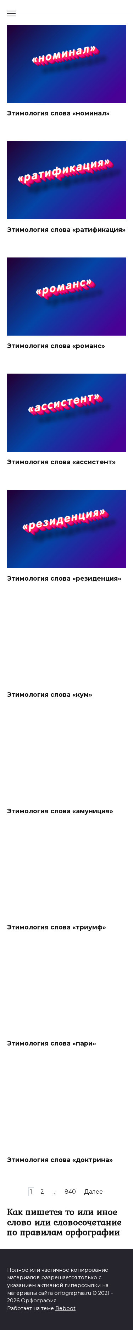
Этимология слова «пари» (51, 1043)
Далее (93, 1191)
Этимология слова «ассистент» (61, 462)
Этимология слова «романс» (56, 345)
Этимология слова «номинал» (58, 113)
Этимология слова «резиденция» (64, 578)
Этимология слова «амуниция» (60, 810)
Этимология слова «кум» (49, 694)
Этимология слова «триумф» (56, 927)
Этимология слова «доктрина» (60, 1159)
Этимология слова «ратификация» (66, 229)
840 (70, 1191)
